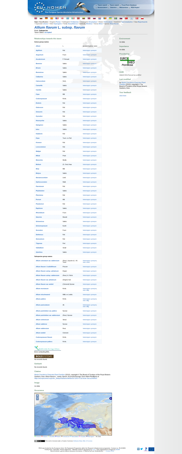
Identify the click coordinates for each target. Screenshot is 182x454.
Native (59, 436)
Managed (91, 436)
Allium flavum (114, 23)
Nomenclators (103, 7)
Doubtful (52, 436)
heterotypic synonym (89, 50)
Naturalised (75, 436)
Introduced (66, 436)
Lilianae (45, 23)
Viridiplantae (74, 22)
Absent (45, 436)
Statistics (113, 7)
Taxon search (102, 5)
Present (38, 436)
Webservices (123, 7)
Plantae (58, 22)
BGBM (118, 449)
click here (122, 96)
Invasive (83, 436)
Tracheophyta (108, 22)
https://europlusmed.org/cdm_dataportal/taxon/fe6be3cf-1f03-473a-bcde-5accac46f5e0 (65, 378)
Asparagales (58, 23)
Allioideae (89, 23)
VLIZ (93, 449)
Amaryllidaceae (73, 23)
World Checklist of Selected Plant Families (49, 375)
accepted (48, 32)
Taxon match (114, 5)
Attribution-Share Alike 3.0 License (82, 441)
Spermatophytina (127, 22)
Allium (101, 23)
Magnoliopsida (142, 22)
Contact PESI (110, 451)
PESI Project (135, 7)
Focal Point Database (129, 5)
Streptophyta (93, 22)
